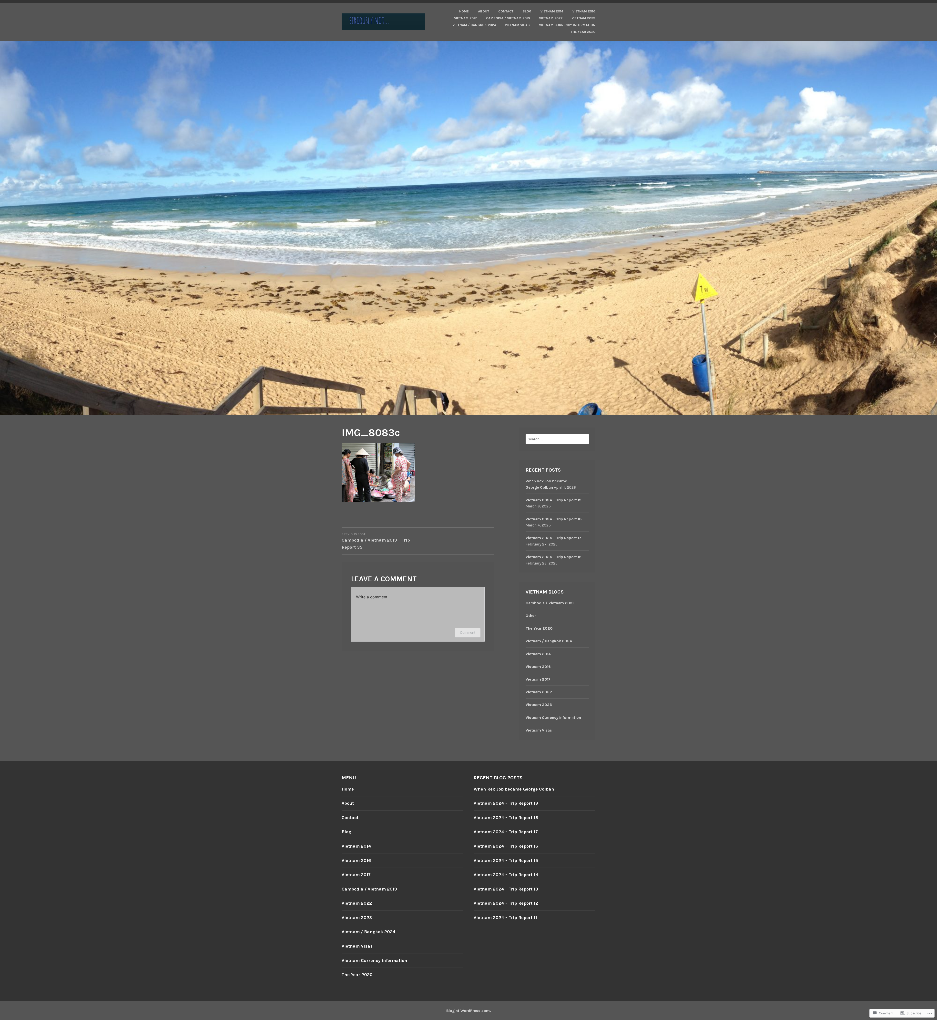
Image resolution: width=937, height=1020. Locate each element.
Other (531, 615)
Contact (505, 11)
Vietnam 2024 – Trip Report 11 (505, 917)
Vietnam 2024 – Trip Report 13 (506, 889)
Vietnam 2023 (583, 18)
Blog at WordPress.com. (468, 1010)
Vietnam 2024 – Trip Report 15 (506, 860)
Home (464, 11)
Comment (467, 632)
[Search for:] (557, 439)
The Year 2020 (583, 32)
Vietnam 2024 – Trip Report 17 (553, 537)
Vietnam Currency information (567, 25)
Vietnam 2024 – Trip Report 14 (506, 874)
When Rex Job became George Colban (514, 789)
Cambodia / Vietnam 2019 (508, 18)
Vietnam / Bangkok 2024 (474, 25)
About (483, 11)
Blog (527, 11)
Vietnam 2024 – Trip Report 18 (554, 519)
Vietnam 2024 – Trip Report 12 (506, 903)
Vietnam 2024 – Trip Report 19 (553, 500)
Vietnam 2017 (465, 18)
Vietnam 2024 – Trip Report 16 (553, 557)
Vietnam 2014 (551, 11)
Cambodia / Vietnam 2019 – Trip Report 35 (376, 541)
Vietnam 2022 (550, 18)
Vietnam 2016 (583, 11)
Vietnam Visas (517, 25)
